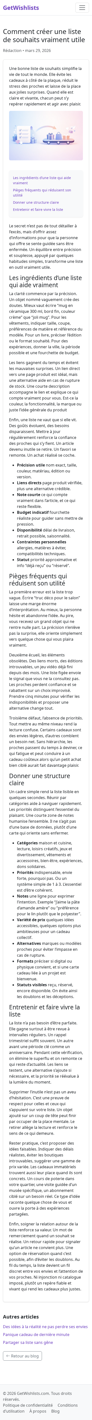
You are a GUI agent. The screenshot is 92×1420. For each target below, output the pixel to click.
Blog (55, 1411)
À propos (37, 1411)
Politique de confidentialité (28, 1405)
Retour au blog (24, 1356)
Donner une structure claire (36, 202)
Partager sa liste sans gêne (28, 1342)
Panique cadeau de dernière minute (36, 1334)
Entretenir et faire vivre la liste (38, 209)
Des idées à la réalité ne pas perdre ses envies (45, 1326)
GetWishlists (21, 7)
